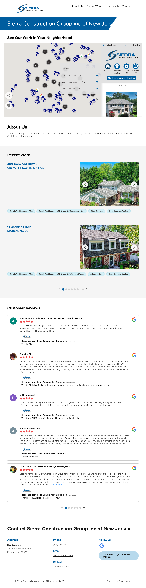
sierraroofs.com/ (61, 567)
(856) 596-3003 (61, 544)
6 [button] (78, 289)
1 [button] (63, 289)
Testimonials (111, 6)
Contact (126, 6)
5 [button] (75, 289)
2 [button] (66, 289)
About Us (77, 6)
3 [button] (69, 289)
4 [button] (72, 289)
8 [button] (83, 289)
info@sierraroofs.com (63, 555)
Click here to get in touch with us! (116, 555)
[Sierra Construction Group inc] (29, 8)
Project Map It (125, 581)
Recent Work (93, 6)
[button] (59, 289)
